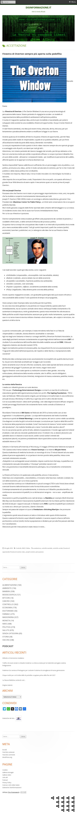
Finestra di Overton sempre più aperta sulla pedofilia (32, 53)
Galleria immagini (8, 772)
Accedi (4, 750)
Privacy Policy (6, 782)
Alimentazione (9, 585)
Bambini (6, 591)
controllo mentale (47, 548)
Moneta (6, 620)
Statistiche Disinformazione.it (11, 787)
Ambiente (6, 588)
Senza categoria (10, 633)
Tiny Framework (13, 792)
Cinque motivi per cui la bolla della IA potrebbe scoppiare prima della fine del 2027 (28, 675)
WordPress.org (7, 757)
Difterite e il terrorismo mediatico (13, 658)
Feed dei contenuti (8, 752)
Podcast (5, 780)
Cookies (5, 770)
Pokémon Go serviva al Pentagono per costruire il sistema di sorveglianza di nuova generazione (33, 670)
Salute (5, 630)
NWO (23, 548)
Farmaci (6, 614)
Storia (5, 636)
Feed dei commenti (8, 755)
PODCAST (7, 646)
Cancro (6, 601)
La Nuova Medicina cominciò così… (13, 680)
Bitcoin (6, 598)
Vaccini (5, 640)
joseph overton (30, 552)
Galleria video (6, 775)
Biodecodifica (9, 594)
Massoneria (8, 617)
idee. (23, 552)
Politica (28, 548)
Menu (73, 2)
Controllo (18, 548)
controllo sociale (58, 548)
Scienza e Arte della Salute (10, 785)
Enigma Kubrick (7, 685)
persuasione (40, 552)
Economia (7, 607)
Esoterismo (8, 611)
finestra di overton (16, 552)
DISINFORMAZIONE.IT (38, 7)
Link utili (5, 777)
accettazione (37, 548)
